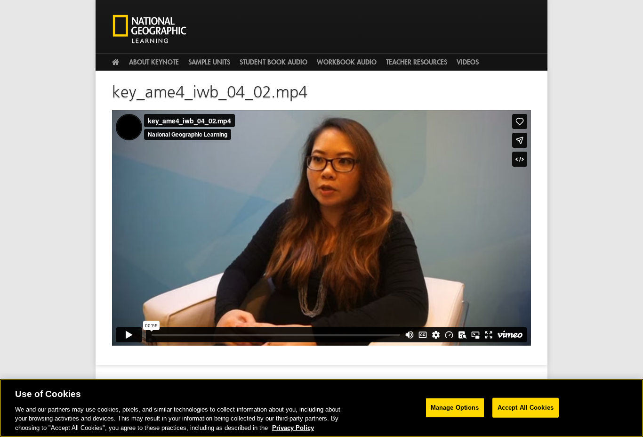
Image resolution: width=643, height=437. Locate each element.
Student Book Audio (273, 62)
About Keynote (154, 62)
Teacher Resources (416, 62)
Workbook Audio (347, 62)
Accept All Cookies (526, 407)
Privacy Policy (293, 427)
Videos (468, 62)
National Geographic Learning (153, 28)
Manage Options (455, 407)
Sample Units (209, 62)
